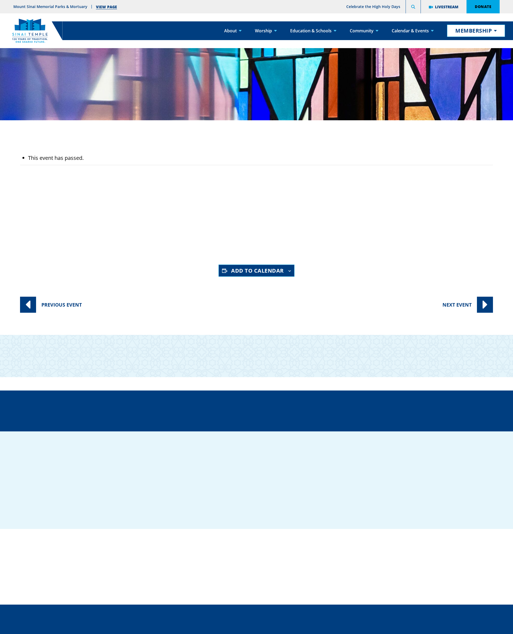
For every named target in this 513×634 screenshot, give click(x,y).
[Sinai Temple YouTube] (469, 499)
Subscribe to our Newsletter (362, 351)
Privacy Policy (280, 614)
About (230, 31)
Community (362, 31)
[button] (413, 7)
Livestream (446, 6)
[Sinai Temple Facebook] (404, 499)
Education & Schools (311, 31)
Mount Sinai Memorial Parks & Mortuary (415, 576)
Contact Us (288, 410)
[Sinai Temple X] (437, 499)
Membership (473, 30)
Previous (61, 304)
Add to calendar (257, 270)
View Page (106, 6)
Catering (249, 543)
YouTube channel (158, 240)
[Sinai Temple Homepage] (29, 31)
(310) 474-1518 (208, 410)
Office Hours (365, 410)
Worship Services (76, 221)
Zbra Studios (269, 626)
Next (457, 304)
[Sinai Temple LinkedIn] (420, 499)
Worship (263, 31)
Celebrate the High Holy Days (373, 6)
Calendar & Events (410, 31)
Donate (483, 6)
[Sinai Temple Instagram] (453, 499)
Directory (133, 410)
